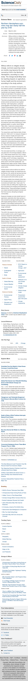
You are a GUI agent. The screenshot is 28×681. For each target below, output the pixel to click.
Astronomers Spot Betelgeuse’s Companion (14, 509)
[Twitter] (12, 56)
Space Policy (8, 300)
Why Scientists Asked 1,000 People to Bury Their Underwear (14, 577)
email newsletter (21, 9)
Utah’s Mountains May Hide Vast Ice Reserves (12, 503)
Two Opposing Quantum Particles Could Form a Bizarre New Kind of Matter (13, 469)
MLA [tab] (11, 343)
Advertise (24, 658)
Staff (11, 658)
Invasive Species (7, 526)
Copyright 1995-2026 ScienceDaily (12, 662)
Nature (6, 268)
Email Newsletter (8, 618)
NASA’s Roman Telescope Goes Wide (12, 490)
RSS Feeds (7, 621)
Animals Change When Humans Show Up (14, 498)
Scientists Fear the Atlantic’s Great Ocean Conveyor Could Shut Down (13, 367)
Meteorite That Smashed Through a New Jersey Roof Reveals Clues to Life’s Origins (14, 585)
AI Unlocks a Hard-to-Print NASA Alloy (13, 507)
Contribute (17, 658)
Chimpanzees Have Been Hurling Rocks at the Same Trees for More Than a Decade (14, 563)
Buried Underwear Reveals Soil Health (13, 500)
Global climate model (22, 291)
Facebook (6, 632)
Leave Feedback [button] (8, 650)
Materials (3, 313)
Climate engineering (21, 302)
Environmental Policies (8, 296)
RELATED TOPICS (6, 261)
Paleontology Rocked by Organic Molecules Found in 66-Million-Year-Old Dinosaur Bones (14, 600)
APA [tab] (17, 343)
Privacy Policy (5, 660)
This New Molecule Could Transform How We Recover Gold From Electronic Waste (13, 465)
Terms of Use (23, 660)
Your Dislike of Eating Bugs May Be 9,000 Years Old (13, 567)
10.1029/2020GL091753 (10, 335)
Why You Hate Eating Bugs (9, 512)
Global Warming (8, 281)
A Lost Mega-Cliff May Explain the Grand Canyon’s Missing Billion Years (13, 581)
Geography (5, 536)
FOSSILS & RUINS (5, 544)
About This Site (4, 658)
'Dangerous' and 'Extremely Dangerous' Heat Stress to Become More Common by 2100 (13, 399)
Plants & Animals (7, 265)
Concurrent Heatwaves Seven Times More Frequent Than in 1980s (13, 445)
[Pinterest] (15, 56)
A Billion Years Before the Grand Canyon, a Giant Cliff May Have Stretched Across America (13, 474)
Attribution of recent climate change (22, 281)
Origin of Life (5, 549)
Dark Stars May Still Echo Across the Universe (12, 515)
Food (3, 531)
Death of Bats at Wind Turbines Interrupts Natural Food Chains (13, 416)
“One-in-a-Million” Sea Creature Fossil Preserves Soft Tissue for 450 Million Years (14, 592)
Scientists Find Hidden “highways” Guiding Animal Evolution (14, 571)
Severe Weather (8, 284)
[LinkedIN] (17, 56)
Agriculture (21, 270)
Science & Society (7, 292)
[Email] (20, 56)
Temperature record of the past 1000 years (22, 297)
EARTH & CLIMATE (5, 534)
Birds (5, 275)
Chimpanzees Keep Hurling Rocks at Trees (14, 493)
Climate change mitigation (22, 287)
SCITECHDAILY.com (12, 460)
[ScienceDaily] (11, 3)
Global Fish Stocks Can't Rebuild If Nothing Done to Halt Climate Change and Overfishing (14, 382)
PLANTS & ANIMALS (5, 523)
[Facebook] (9, 56)
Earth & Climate (6, 278)
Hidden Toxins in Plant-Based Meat (12, 495)
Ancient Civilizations (8, 547)
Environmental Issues (8, 288)
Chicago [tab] (23, 343)
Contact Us (7, 653)
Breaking (4, 486)
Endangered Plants (7, 271)
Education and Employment (8, 303)
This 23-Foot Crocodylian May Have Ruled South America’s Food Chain (14, 595)
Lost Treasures (6, 552)
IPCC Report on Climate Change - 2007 (22, 266)
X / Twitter (6, 635)
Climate (4, 542)
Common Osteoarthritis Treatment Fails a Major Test (12, 480)
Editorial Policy (14, 660)
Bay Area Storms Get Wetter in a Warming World (13, 431)
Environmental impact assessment (22, 275)
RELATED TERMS (20, 261)
